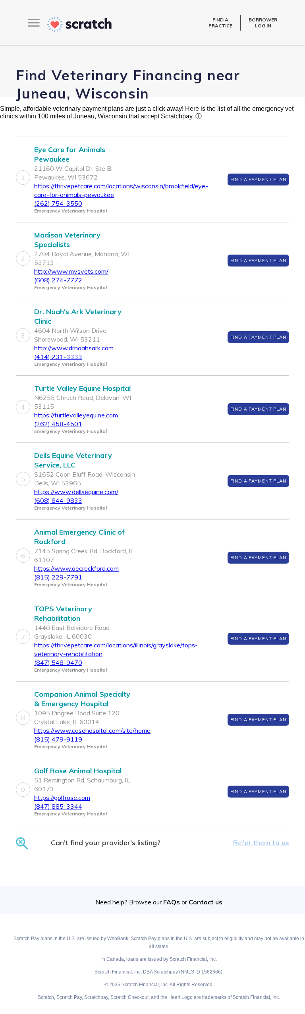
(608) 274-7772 (58, 280)
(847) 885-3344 (58, 806)
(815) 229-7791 (58, 577)
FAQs (171, 902)
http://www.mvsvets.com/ (71, 271)
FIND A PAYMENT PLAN (258, 179)
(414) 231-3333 (58, 357)
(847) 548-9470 (58, 662)
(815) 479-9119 (58, 739)
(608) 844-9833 (58, 500)
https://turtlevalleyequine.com (76, 415)
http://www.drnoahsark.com (74, 348)
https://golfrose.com (62, 798)
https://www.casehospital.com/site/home (92, 730)
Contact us (205, 902)
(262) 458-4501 (58, 424)
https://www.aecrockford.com (76, 568)
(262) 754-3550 (58, 203)
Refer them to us (261, 842)
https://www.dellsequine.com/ (76, 492)
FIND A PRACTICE (220, 23)
